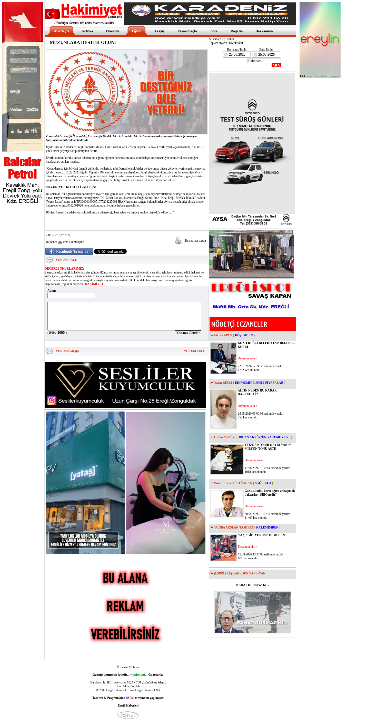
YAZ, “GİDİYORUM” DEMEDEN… (263, 535)
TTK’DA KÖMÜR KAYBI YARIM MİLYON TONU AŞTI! (268, 447)
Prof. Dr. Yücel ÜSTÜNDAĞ (233, 483)
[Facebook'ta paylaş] (69, 253)
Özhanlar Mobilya (128, 667)
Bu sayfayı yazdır (195, 240)
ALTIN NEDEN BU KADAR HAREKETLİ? (257, 392)
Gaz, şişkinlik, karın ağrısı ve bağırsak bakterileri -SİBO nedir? (270, 492)
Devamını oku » (247, 358)
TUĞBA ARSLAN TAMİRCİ (233, 527)
